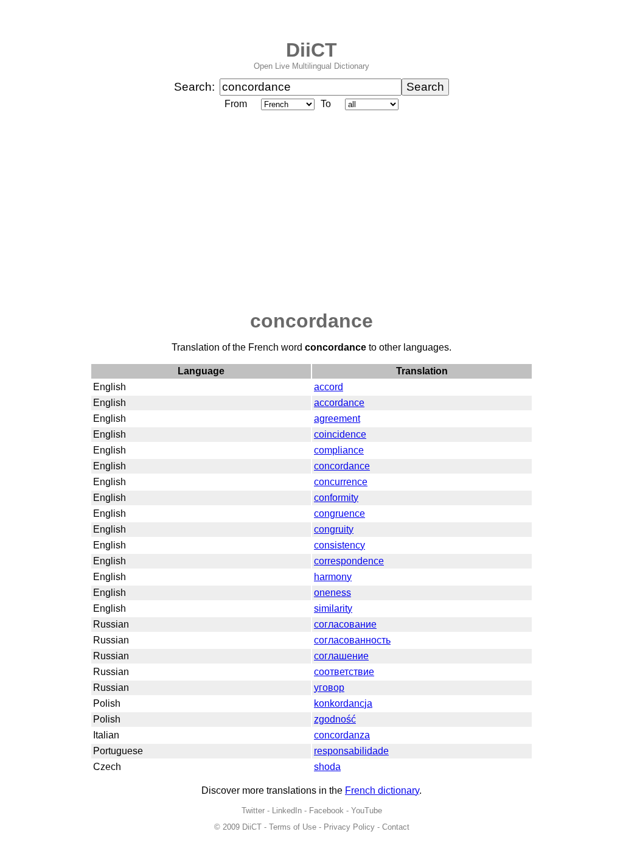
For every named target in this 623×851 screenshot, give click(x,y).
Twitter (253, 810)
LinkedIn (287, 810)
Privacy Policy (349, 827)
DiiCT (311, 50)
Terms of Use (292, 827)
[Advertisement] (311, 211)
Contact (395, 827)
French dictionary (382, 790)
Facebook (326, 810)
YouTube (366, 810)
